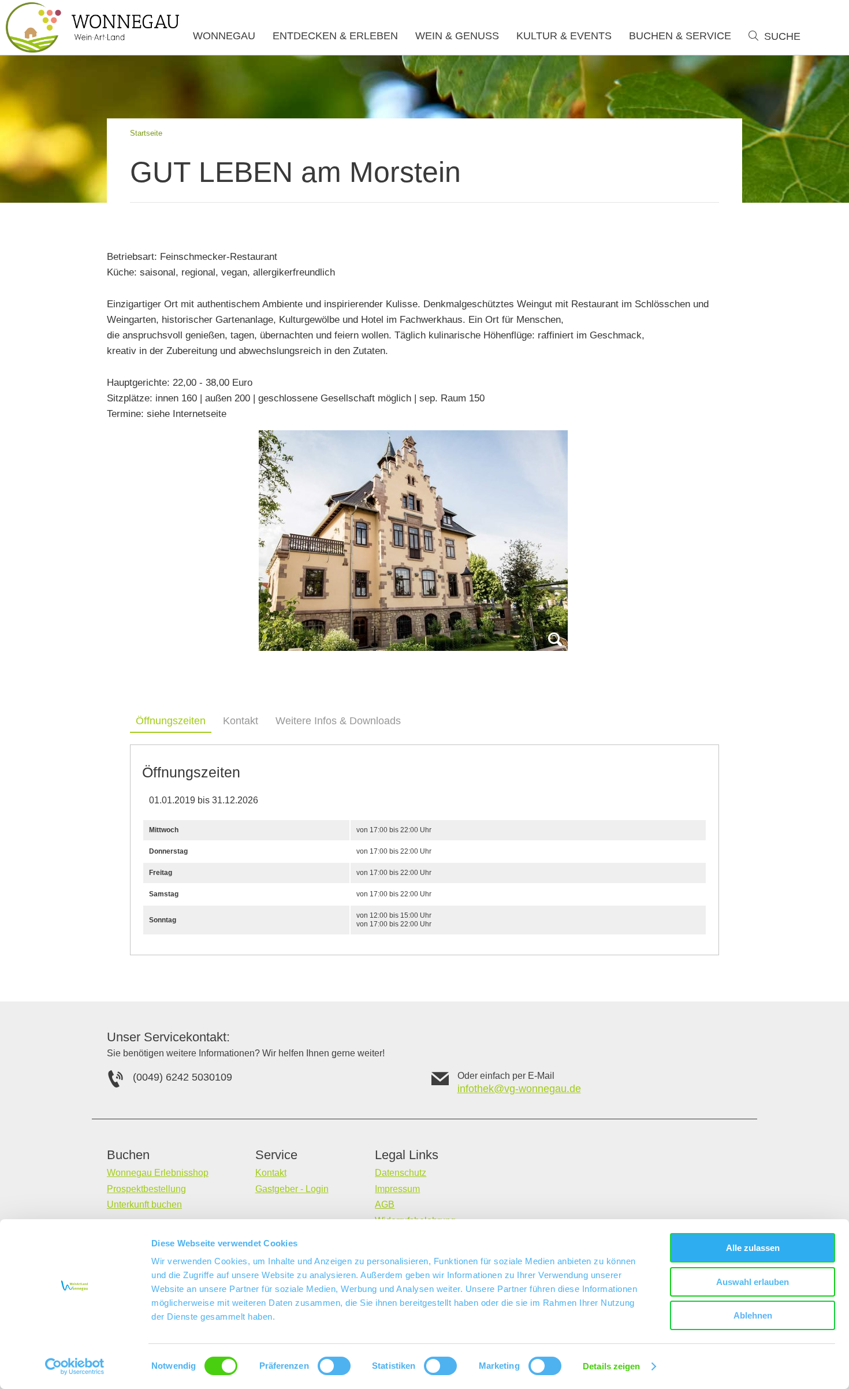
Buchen (128, 1155)
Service (276, 1155)
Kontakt (240, 721)
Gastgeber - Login (292, 1189)
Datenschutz (400, 1173)
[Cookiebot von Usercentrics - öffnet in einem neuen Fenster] (74, 1366)
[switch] (334, 1366)
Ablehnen (752, 1315)
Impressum (397, 1189)
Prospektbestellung (146, 1189)
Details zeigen (611, 1366)
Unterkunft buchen (144, 1204)
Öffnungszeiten (171, 721)
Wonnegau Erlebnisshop (157, 1173)
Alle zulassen (753, 1248)
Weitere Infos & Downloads (338, 721)
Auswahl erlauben (752, 1282)
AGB (384, 1204)
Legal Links (406, 1155)
